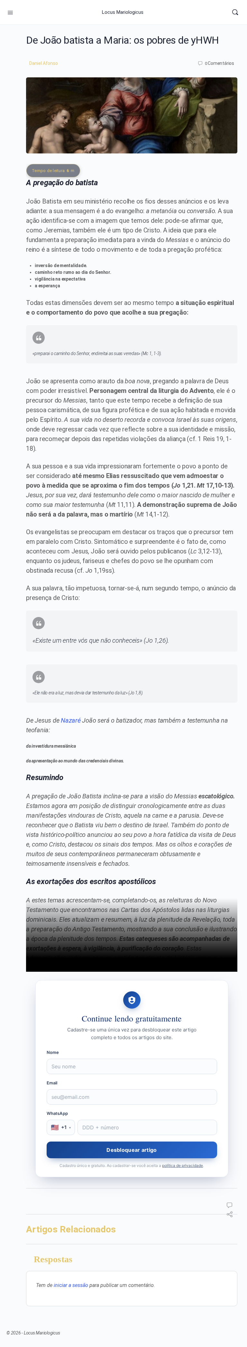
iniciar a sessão (71, 1285)
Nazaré (71, 720)
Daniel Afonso (43, 63)
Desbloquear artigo (131, 1150)
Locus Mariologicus (122, 12)
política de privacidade (182, 1165)
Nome (53, 1052)
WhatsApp (57, 1113)
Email (52, 1082)
